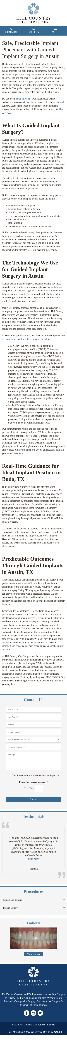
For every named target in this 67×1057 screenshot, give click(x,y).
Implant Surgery (10, 908)
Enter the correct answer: (33, 782)
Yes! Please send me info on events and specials (35, 775)
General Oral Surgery (12, 900)
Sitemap (51, 1024)
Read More (33, 859)
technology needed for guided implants (21, 339)
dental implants (22, 98)
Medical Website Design (38, 1032)
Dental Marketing (14, 1032)
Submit (33, 799)
